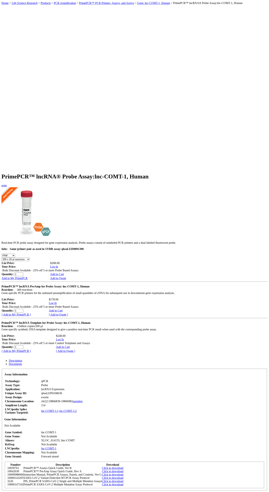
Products (46, 3)
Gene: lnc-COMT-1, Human (153, 3)
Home (5, 3)
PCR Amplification (65, 3)
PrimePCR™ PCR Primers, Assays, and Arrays (106, 3)
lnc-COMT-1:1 (50, 410)
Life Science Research (25, 3)
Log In (54, 266)
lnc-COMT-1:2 (68, 410)
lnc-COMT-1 (48, 448)
